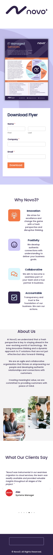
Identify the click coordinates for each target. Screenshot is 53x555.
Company (13, 139)
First (10, 133)
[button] (2, 488)
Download (16, 165)
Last (30, 133)
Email (11, 152)
